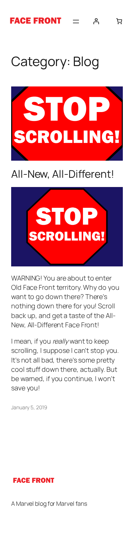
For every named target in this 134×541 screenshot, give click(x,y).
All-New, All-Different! (62, 174)
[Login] (96, 21)
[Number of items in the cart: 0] (119, 21)
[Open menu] (75, 21)
